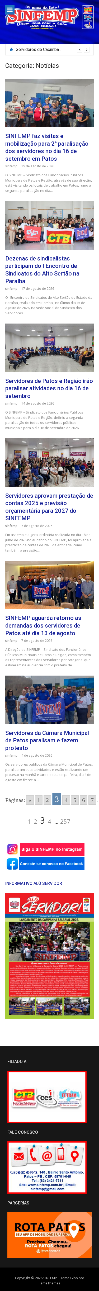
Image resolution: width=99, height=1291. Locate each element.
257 (65, 821)
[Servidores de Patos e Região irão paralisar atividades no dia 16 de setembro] (49, 348)
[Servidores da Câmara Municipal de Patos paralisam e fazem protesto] (49, 700)
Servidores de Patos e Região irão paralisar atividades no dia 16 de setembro (49, 388)
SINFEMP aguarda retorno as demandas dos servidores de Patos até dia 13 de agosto (43, 625)
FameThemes (49, 1283)
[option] (52, 50)
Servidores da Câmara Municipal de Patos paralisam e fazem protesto (47, 740)
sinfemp (11, 166)
